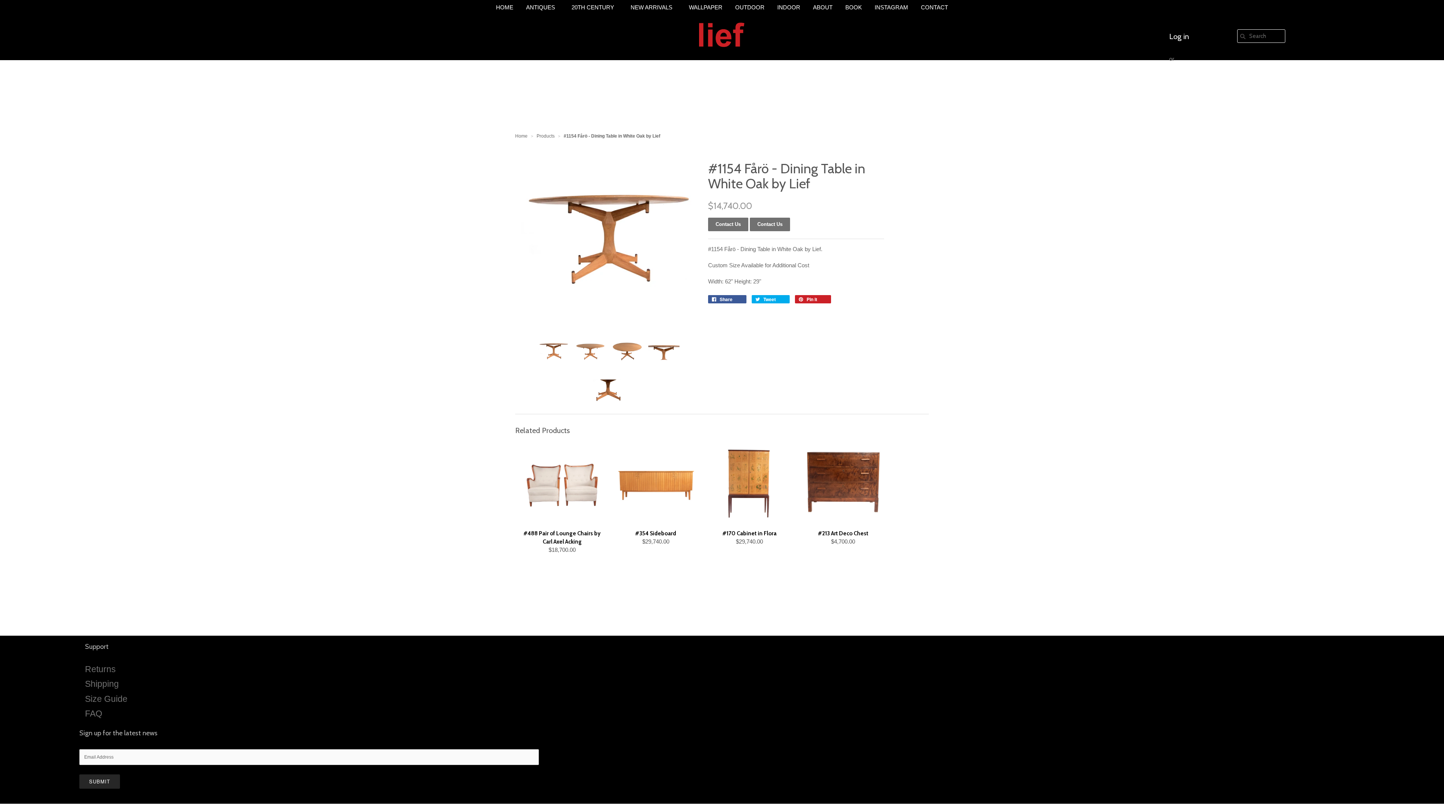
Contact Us (770, 224)
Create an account (1198, 81)
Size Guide (106, 699)
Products (546, 136)
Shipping (102, 684)
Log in (1179, 36)
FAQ (93, 713)
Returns (100, 669)
